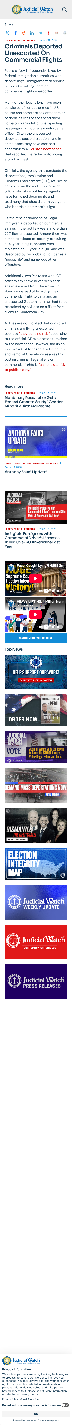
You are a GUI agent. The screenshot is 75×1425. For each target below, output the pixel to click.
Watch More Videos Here (36, 638)
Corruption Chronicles (20, 40)
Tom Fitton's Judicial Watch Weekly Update (32, 463)
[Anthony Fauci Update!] (36, 441)
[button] (7, 9)
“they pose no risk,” (35, 333)
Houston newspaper (45, 149)
